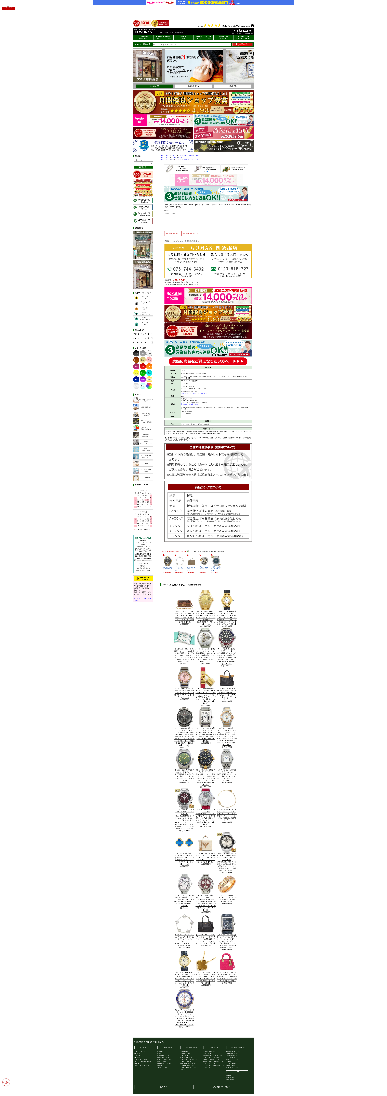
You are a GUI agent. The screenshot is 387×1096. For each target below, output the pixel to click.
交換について (184, 1055)
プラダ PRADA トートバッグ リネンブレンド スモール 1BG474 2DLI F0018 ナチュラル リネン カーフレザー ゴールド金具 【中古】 (206, 858)
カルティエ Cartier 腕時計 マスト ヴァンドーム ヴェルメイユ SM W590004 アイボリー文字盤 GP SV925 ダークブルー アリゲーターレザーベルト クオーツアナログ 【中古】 (184, 979)
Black (136, 353)
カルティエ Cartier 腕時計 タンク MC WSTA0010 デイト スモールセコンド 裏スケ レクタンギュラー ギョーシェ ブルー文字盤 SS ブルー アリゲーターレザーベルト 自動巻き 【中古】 (227, 941)
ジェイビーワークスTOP (222, 1087)
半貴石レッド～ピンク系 (191, 159)
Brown (136, 360)
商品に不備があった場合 (187, 1063)
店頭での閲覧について (232, 1055)
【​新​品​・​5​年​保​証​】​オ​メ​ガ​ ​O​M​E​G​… (216, 568)
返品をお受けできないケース (188, 1059)
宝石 (172, 159)
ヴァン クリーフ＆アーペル (186, 155)
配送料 (159, 1053)
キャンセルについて (232, 1059)
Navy (136, 379)
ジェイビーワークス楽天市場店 (145, 29)
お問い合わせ (230, 1079)
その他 (237, 1072)
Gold (149, 379)
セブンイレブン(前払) (140, 1059)
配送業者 (160, 1051)
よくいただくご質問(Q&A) (237, 1047)
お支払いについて (145, 1047)
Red (142, 366)
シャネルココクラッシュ (145, 313)
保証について (207, 1053)
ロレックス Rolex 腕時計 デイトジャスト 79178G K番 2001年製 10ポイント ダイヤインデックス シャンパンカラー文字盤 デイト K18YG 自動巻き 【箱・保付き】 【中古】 (206, 618)
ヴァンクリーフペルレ (145, 303)
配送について (168, 1047)
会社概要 (229, 1075)
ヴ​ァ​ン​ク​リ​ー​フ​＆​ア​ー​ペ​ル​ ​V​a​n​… (179, 568)
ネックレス (199, 155)
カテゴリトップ (165, 155)
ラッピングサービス (209, 1063)
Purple (143, 379)
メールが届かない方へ (232, 1057)
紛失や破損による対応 (164, 1063)
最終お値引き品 (193, 86)
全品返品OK (154, 86)
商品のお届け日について (233, 1051)
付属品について (231, 1061)
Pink (149, 360)
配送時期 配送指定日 (163, 1055)
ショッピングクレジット (141, 1065)
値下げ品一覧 (144, 221)
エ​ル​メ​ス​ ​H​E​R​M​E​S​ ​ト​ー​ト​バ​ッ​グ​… (191, 568)
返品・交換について (191, 1047)
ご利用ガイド (214, 1047)
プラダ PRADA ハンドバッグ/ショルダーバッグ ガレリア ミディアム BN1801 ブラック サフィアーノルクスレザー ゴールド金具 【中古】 (206, 939)
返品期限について (185, 1053)
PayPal (136, 1063)
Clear (143, 386)
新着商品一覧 (144, 201)
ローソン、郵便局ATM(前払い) (143, 1061)
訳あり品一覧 (144, 214)
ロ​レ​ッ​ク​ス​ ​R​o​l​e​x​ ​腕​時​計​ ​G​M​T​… (167, 568)
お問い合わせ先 (185, 1069)
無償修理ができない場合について (213, 1055)
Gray (142, 353)
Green (143, 373)
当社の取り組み (231, 1077)
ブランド (173, 155)
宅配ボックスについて (164, 1061)
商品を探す (244, 44)
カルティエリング (145, 297)
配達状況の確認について (164, 1059)
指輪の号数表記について (233, 1065)
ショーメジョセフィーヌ (145, 318)
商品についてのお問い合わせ (174, 241)
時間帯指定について (163, 1057)
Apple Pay (137, 1057)
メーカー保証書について (233, 1063)
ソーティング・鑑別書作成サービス (213, 1065)
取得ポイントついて (186, 1057)
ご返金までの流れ (185, 1061)
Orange (149, 366)
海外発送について (162, 1067)
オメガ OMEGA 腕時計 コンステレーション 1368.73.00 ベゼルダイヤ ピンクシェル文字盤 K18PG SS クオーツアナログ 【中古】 (184, 693)
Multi (149, 386)
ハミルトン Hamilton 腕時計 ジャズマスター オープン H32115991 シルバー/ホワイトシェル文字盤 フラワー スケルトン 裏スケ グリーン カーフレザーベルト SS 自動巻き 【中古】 (206, 655)
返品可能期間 (184, 1051)
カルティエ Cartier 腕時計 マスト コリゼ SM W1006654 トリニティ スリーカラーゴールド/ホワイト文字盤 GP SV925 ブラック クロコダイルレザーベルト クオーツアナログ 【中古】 (227, 618)
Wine (136, 366)
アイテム (173, 157)
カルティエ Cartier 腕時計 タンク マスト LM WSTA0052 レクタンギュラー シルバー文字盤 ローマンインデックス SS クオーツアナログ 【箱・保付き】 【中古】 (206, 734)
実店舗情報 (233, 86)
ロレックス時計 (145, 323)
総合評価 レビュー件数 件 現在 (224, 26)
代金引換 (137, 1055)
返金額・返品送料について (188, 1067)
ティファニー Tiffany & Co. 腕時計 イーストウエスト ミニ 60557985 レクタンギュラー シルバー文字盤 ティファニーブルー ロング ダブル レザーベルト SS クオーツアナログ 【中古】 (184, 655)
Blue (149, 373)
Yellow (136, 373)
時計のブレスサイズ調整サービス (213, 1061)
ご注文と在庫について (209, 1051)
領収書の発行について (232, 1053)
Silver (136, 386)
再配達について (162, 1065)
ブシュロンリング (145, 308)
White (149, 353)
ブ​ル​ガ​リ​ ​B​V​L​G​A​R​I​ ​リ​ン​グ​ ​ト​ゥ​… (203, 568)
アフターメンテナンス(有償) (211, 1057)
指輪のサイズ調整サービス (211, 1059)
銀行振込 (137, 1053)
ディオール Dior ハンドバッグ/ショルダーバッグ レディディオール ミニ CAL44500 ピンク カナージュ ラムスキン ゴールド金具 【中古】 (227, 977)
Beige (143, 360)
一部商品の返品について (187, 1065)
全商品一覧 (144, 207)
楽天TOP (163, 1087)
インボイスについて (232, 1067)
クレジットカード (139, 1051)
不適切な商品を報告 (193, 241)
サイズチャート (208, 1067)
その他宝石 (178, 159)
